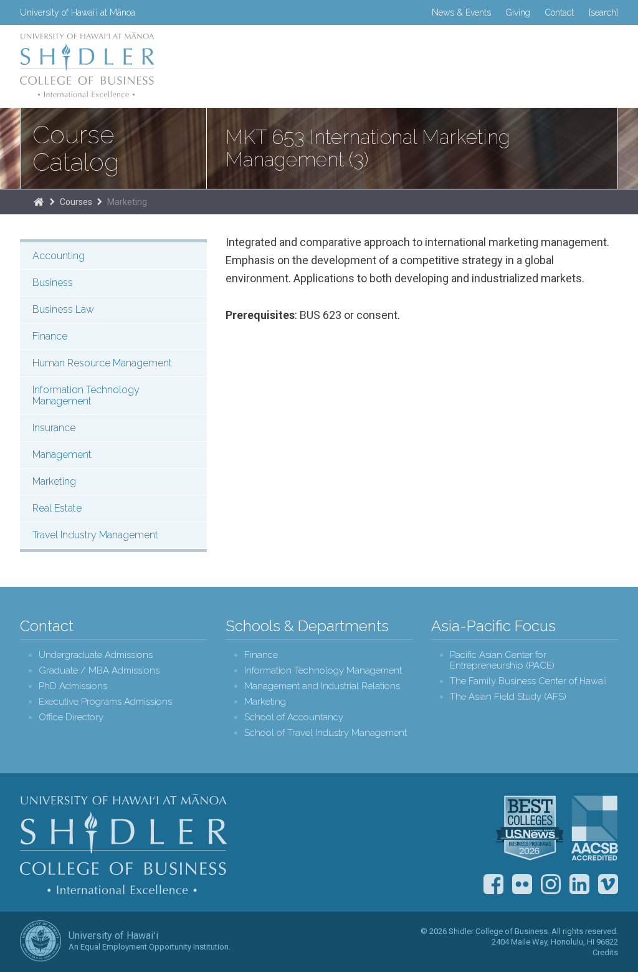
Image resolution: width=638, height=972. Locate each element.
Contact (559, 12)
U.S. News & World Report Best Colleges (529, 828)
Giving (518, 12)
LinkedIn (579, 884)
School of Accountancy (293, 717)
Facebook (493, 884)
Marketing (127, 202)
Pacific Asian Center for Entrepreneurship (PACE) (502, 660)
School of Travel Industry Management (325, 733)
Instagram (551, 884)
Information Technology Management (86, 395)
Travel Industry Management (95, 535)
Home (38, 201)
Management (62, 454)
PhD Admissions (73, 686)
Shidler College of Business (123, 844)
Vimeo (608, 884)
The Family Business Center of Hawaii (528, 681)
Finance (49, 336)
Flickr (522, 884)
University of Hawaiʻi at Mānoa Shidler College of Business (88, 64)
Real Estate (57, 508)
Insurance (53, 428)
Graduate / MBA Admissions (99, 670)
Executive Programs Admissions (105, 702)
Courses (76, 202)
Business (52, 282)
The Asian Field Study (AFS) (508, 697)
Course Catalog (75, 148)
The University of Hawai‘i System (40, 940)
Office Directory (71, 717)
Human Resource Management (102, 363)
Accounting (58, 256)
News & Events (461, 12)
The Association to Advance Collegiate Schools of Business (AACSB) (594, 828)
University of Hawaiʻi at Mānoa (77, 12)
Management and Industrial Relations (322, 686)
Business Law (63, 309)
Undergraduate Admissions (96, 655)
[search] (603, 12)
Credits (605, 952)
